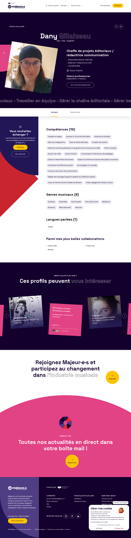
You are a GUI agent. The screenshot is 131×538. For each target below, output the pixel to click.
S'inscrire (118, 5)
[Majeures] (17, 7)
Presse (49, 507)
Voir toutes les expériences (80, 85)
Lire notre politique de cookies (99, 522)
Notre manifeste (52, 501)
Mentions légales (40, 529)
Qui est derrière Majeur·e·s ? (56, 498)
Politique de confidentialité (55, 529)
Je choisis (99, 528)
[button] (6, 316)
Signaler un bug (107, 504)
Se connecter (105, 5)
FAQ (48, 504)
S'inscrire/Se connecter (109, 501)
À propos (54, 112)
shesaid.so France (80, 501)
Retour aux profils (17, 26)
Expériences (75, 112)
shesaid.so (77, 498)
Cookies (67, 529)
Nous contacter (17, 521)
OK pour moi (119, 528)
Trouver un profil (107, 498)
